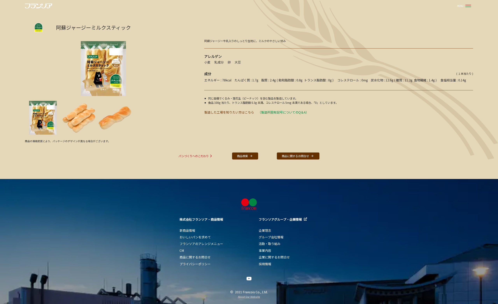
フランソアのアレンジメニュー (201, 243)
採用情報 (265, 264)
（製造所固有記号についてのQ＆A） (283, 112)
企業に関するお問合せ (274, 257)
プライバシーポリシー (195, 264)
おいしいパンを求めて (195, 237)
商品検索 (242, 156)
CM (182, 250)
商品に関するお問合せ (295, 156)
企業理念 (265, 230)
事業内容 (265, 250)
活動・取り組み (270, 243)
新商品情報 (187, 230)
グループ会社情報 (271, 237)
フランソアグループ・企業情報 (280, 219)
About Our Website (249, 296)
